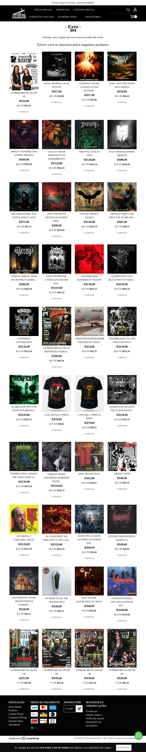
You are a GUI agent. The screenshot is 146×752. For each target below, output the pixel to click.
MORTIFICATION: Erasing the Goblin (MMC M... (24, 475)
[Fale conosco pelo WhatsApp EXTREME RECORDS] (138, 735)
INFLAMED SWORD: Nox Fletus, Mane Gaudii (24, 216)
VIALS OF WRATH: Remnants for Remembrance (56, 155)
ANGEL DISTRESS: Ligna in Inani (56, 85)
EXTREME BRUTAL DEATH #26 (122, 672)
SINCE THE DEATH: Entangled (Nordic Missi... (56, 217)
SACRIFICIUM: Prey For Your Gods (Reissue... (24, 409)
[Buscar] (128, 10)
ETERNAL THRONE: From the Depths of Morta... (24, 278)
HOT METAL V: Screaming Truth (24, 538)
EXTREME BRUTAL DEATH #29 (56, 672)
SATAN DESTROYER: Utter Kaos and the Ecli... (56, 280)
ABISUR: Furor (122, 473)
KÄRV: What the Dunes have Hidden (122, 85)
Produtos (62, 10)
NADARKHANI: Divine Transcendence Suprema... (24, 601)
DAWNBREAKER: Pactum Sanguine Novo (122, 340)
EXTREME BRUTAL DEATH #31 (24, 95)
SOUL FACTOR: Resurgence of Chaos (89, 600)
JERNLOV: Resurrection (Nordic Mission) (24, 153)
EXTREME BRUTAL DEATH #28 (89, 672)
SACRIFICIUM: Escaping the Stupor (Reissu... (122, 409)
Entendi (124, 747)
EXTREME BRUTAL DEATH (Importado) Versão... (56, 350)
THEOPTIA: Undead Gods (89, 154)
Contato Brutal (84, 10)
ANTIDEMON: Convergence (24, 340)
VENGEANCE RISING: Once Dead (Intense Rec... (122, 602)
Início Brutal (43, 10)
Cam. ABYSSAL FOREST (57, 415)
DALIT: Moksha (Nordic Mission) (122, 154)
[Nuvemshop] (24, 739)
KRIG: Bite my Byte (89, 474)
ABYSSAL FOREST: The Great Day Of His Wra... (122, 216)
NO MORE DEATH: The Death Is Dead (56, 600)
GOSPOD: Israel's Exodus (89, 216)
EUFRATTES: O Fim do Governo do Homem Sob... (89, 539)
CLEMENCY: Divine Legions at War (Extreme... (89, 87)
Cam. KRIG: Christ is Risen (89, 417)
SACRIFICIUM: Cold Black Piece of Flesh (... (121, 278)
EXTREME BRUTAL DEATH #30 (24, 672)
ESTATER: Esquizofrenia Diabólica (121, 538)
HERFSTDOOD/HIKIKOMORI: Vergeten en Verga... (89, 340)
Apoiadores (93, 17)
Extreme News (67, 17)
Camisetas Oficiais (41, 17)
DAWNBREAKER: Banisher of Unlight (89, 278)
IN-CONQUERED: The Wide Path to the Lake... (56, 538)
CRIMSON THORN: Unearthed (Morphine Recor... (56, 478)
